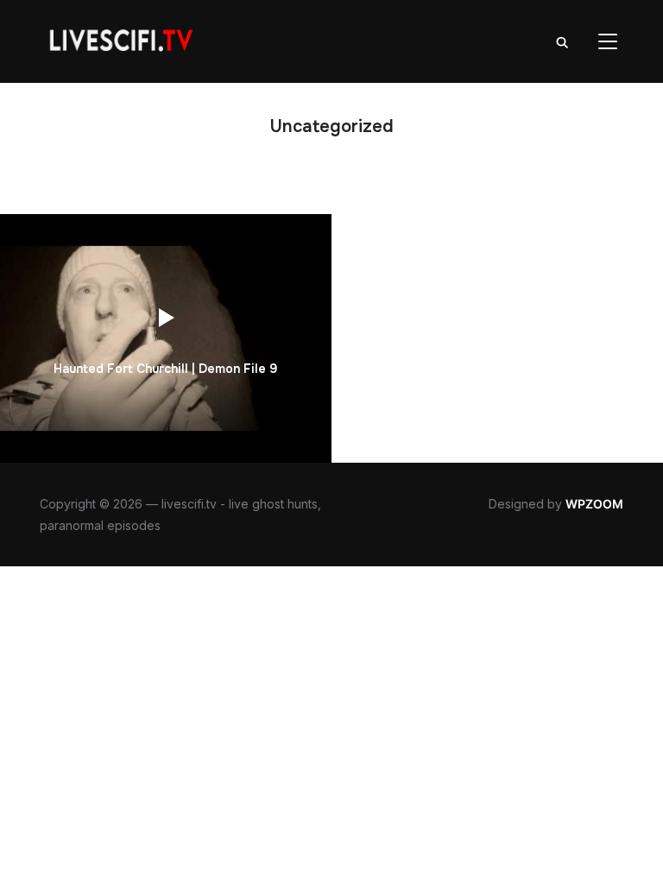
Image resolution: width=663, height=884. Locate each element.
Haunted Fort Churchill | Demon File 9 (165, 368)
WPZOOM (594, 503)
